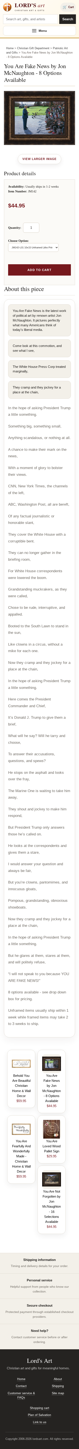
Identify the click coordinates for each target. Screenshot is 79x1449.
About (58, 1379)
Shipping (58, 1386)
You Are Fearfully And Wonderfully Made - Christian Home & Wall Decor (21, 1156)
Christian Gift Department (33, 48)
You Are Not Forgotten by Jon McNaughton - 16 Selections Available (51, 1207)
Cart (68, 7)
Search (67, 19)
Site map (58, 1393)
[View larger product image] (39, 159)
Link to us (39, 1422)
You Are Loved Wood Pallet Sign (52, 1146)
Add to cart (39, 270)
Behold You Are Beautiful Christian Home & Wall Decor (21, 1086)
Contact (21, 1386)
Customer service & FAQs (21, 1395)
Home (10, 48)
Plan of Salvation (39, 1415)
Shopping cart (39, 1408)
